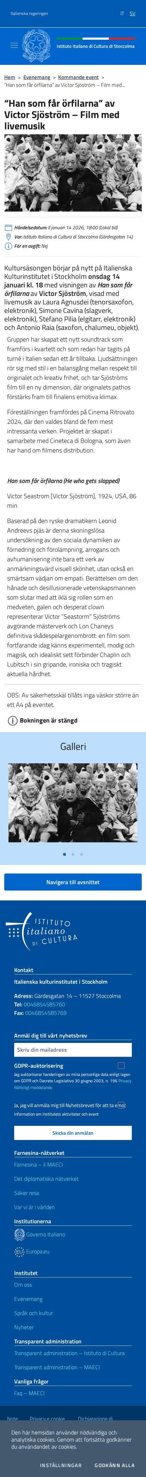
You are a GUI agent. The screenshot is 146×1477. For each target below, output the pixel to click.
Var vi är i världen (34, 1207)
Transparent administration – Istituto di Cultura (69, 1353)
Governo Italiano (45, 1234)
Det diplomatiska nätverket (46, 1178)
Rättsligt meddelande (33, 1087)
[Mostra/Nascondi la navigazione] (14, 45)
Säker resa (26, 1193)
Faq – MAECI (29, 1393)
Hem (9, 77)
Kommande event (78, 77)
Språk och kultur (33, 1313)
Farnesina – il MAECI (38, 1164)
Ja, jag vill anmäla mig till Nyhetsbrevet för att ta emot (70, 1105)
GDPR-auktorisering (38, 1065)
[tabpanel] (73, 805)
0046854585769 (46, 1013)
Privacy (124, 1080)
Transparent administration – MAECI (57, 1367)
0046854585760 (44, 1004)
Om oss (23, 1284)
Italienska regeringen (29, 13)
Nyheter (24, 1327)
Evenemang (36, 77)
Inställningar (61, 1465)
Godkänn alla (115, 1465)
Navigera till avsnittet (73, 882)
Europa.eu (37, 1251)
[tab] (64, 854)
